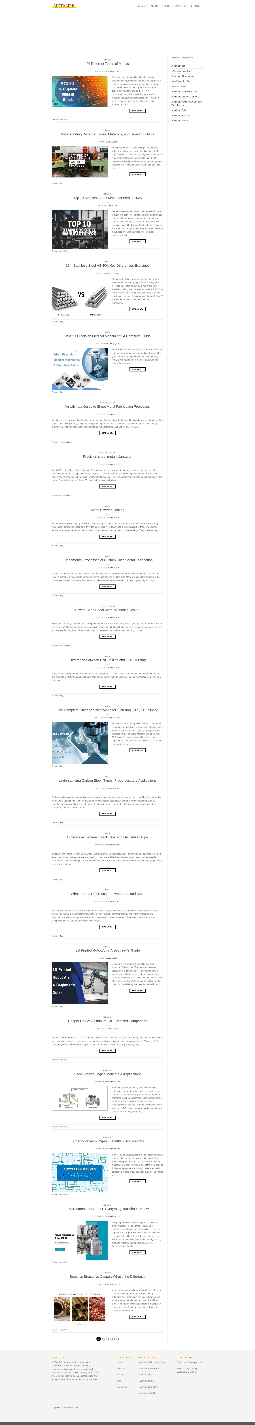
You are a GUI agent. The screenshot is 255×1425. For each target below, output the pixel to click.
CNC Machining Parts (181, 71)
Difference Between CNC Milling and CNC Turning (107, 660)
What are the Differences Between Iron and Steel (107, 894)
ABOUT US (156, 6)
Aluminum (141, 6)
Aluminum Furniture (180, 115)
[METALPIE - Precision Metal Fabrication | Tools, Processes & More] (64, 6)
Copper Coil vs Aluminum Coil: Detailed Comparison (107, 1021)
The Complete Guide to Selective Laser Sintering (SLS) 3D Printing (107, 710)
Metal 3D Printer (179, 86)
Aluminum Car (146, 1374)
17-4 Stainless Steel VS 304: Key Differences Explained (108, 265)
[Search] (191, 6)
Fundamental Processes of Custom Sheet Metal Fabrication (108, 560)
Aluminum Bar (178, 66)
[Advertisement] (127, 32)
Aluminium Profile (147, 1393)
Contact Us (122, 1387)
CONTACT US (180, 6)
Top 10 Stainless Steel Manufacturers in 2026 (108, 198)
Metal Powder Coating (107, 510)
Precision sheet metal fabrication (107, 456)
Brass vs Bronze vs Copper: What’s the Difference (107, 1276)
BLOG (167, 6)
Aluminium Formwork (149, 1368)
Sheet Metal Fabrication (182, 76)
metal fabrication (108, 403)
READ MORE (138, 111)
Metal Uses (107, 60)
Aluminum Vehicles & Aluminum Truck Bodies (186, 103)
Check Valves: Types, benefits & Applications (107, 1074)
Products (121, 1374)
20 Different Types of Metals (107, 64)
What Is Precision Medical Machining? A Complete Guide (108, 336)
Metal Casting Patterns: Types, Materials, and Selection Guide (107, 134)
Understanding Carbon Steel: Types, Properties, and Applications (107, 780)
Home (119, 1362)
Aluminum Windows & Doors (185, 91)
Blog (107, 130)
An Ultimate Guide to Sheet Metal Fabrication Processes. (108, 406)
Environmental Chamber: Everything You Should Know (108, 1209)
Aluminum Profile (179, 121)
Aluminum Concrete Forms (184, 97)
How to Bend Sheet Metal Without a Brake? (107, 610)
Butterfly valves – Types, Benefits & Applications (107, 1141)
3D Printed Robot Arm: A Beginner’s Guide (108, 950)
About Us (121, 1368)
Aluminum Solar (179, 110)
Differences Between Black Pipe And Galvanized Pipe (107, 837)
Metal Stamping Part (181, 81)
